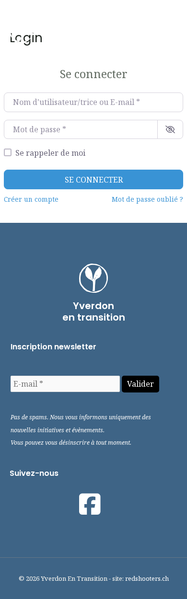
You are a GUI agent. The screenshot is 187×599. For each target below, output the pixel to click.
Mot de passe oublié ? (147, 199)
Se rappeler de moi (50, 153)
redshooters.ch (147, 578)
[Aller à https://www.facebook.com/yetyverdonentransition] (90, 504)
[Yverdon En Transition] (22, 31)
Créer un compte (31, 199)
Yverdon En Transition (76, 30)
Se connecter (94, 179)
